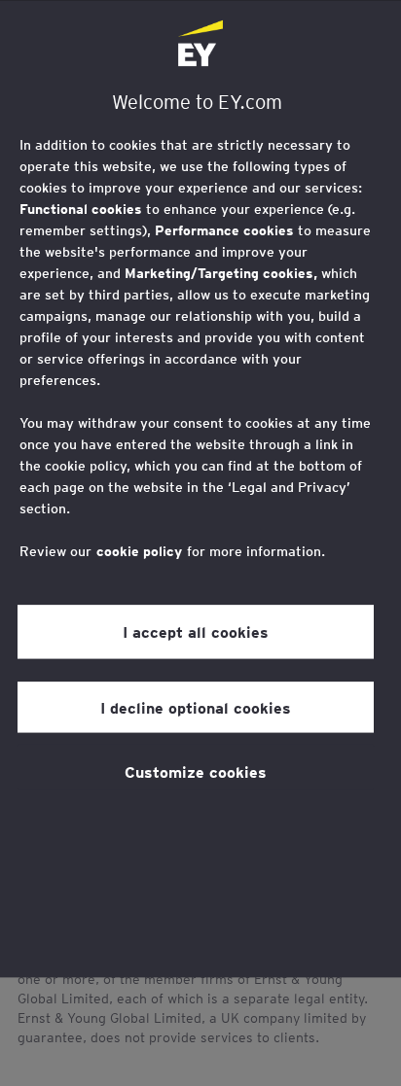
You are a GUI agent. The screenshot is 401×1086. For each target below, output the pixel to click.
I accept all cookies (196, 631)
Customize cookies (196, 771)
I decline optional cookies (195, 707)
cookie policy (139, 551)
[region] (200, 488)
